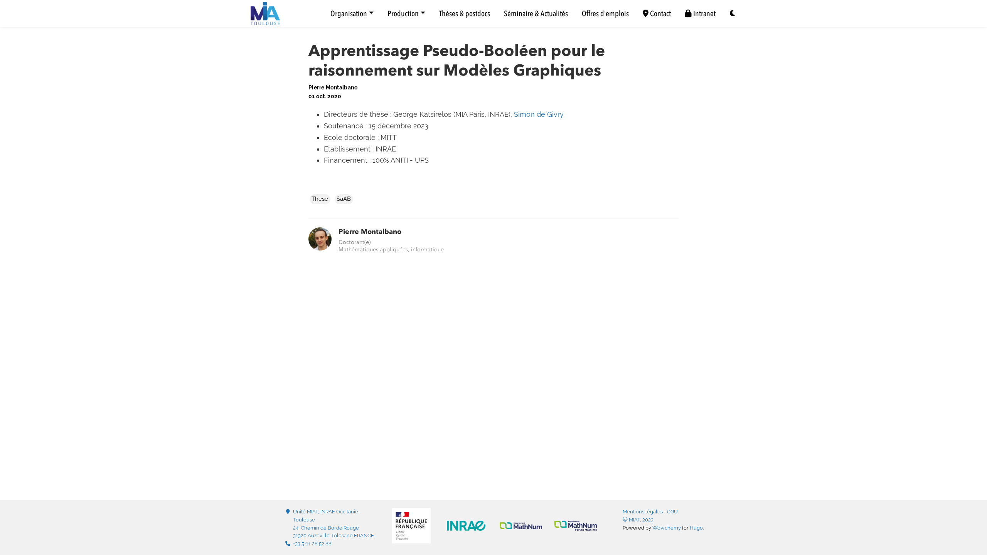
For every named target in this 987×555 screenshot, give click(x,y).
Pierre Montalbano (370, 231)
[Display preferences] (732, 13)
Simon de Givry (539, 114)
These (320, 198)
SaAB (344, 198)
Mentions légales (643, 512)
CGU (672, 512)
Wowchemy (666, 528)
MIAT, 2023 (641, 520)
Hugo (696, 528)
